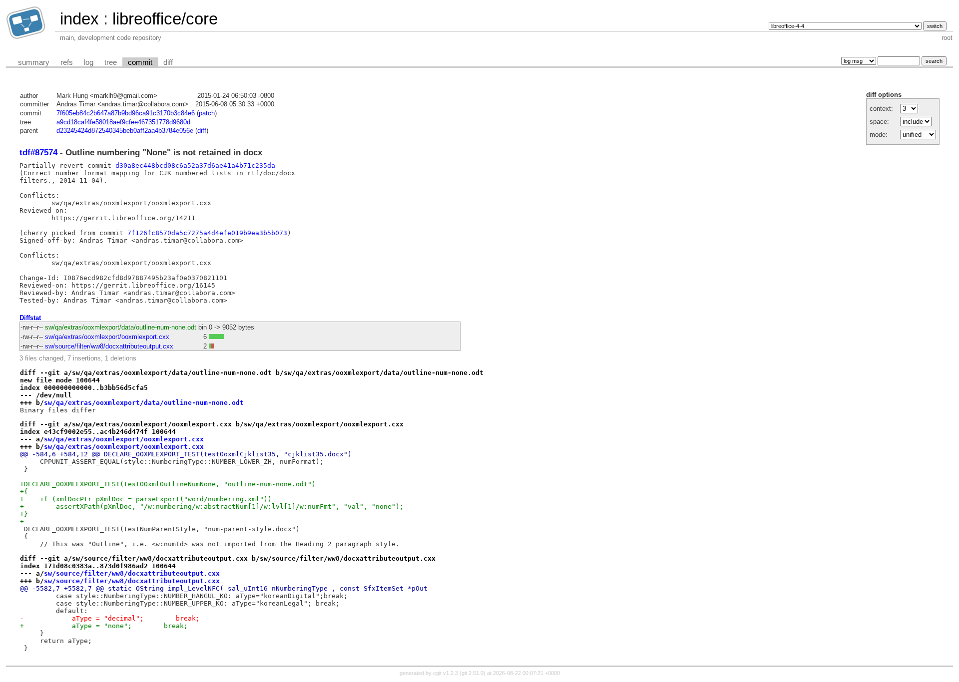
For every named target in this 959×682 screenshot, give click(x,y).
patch (207, 113)
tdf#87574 (38, 152)
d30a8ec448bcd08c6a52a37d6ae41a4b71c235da (195, 165)
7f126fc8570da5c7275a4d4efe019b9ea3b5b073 (207, 233)
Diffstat (30, 318)
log (88, 62)
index (79, 18)
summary (33, 62)
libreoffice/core (165, 18)
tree (110, 62)
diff (168, 62)
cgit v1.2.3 (445, 673)
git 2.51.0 (472, 673)
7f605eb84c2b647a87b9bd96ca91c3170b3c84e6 (125, 113)
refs (66, 62)
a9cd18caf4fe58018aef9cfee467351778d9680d (123, 122)
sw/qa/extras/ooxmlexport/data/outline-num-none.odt (120, 327)
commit (140, 62)
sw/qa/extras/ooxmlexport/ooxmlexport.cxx (107, 337)
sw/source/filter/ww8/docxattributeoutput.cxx (109, 346)
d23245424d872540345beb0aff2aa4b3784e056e (124, 130)
